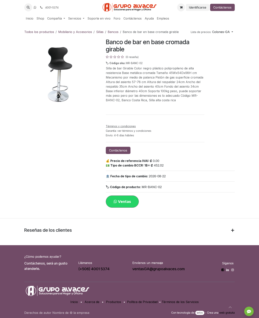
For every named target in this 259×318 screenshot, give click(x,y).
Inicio (74, 302)
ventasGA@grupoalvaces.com (158, 269)
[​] (35, 7)
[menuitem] (29, 18)
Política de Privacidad (142, 302)
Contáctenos (222, 7)
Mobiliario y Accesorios (75, 32)
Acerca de (92, 302)
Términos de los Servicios (180, 302)
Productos (113, 302)
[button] (28, 7)
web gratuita (227, 312)
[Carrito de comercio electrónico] (181, 7)
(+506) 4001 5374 (94, 269)
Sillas (100, 32)
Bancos (113, 32)
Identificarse (197, 7)
